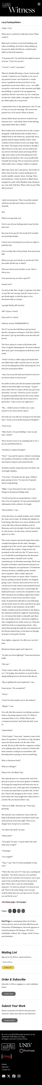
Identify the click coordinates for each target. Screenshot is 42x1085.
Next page (21, 902)
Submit (4, 1064)
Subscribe (5, 1067)
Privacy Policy (22, 1039)
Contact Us (6, 1070)
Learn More (9, 1020)
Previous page (8, 902)
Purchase (8, 994)
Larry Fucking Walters (11, 22)
